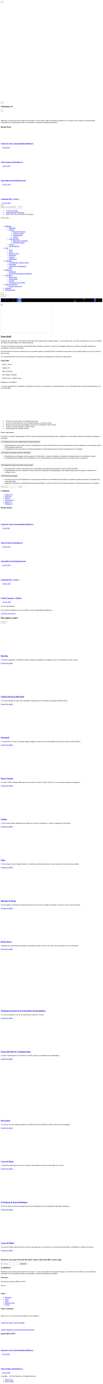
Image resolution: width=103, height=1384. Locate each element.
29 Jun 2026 (6, 166)
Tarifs (10, 252)
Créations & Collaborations (17, 266)
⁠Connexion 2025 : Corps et (10, 199)
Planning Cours (14, 253)
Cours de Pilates (7, 1243)
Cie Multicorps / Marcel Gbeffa (19, 262)
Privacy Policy (9, 1381)
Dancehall (5, 737)
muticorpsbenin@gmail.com (25, 1330)
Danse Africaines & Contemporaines (16, 1052)
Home (7, 299)
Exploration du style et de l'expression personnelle (17, 465)
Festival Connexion (11, 284)
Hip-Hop (4, 656)
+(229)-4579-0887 (19, 1323)
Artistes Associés (18, 233)
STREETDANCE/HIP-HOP (12, 697)
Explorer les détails (7, 663)
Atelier (8, 496)
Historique (12, 228)
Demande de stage (19, 242)
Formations (8, 275)
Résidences (8, 270)
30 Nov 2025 (6, 602)
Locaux (11, 244)
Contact (15, 237)
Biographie (12, 264)
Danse (8, 502)
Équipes (11, 230)
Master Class (13, 277)
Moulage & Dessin (8, 901)
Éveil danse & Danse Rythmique (14, 1202)
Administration (17, 235)
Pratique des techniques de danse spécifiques (16, 452)
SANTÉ (11, 281)
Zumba (4, 819)
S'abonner (23, 1264)
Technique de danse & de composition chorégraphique (23, 1011)
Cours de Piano (7, 1161)
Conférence (9, 500)
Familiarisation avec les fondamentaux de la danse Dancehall (21, 442)
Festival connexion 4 (15, 286)
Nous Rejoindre (14, 239)
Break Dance (6, 942)
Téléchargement (10, 290)
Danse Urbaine (7, 778)
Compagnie (8, 261)
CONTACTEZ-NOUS (8, 613)
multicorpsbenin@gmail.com (15, 212)
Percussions (5, 1121)
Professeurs (12, 255)
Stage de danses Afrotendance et (12, 162)
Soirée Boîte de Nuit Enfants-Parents (13, 180)
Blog (10, 268)
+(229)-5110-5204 (12, 211)
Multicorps (8, 226)
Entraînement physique (9, 476)
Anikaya (8, 494)
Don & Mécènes (14, 246)
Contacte (11, 257)
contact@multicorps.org (8, 1330)
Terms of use (9, 1379)
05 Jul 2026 (6, 147)
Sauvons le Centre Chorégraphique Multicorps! (17, 143)
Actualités (8, 288)
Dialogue (9, 504)
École (6, 248)
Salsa (3, 860)
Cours (11, 250)
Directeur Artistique (19, 232)
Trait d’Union (13, 279)
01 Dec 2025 (6, 184)
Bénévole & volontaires (20, 241)
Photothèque (13, 259)
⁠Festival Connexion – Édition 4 (11, 598)
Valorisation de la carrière (17, 283)
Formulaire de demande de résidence (20, 273)
